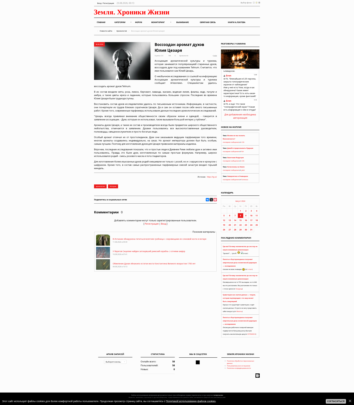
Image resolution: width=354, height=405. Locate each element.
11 (257, 215)
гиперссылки (218, 395)
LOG (242, 142)
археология (100, 186)
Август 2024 (240, 201)
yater (243, 170)
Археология (121, 31)
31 (251, 229)
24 (251, 225)
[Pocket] (215, 199)
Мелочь (239, 311)
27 (230, 229)
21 (235, 225)
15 (240, 220)
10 (251, 215)
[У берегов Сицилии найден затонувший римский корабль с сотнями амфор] (103, 257)
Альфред (239, 289)
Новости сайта (106, 31)
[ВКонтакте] (207, 199)
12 (224, 220)
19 (224, 225)
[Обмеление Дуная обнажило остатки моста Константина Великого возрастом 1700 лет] (103, 269)
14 (235, 220)
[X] (211, 199)
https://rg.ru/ (212, 177)
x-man (250, 269)
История (113, 186)
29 (240, 229)
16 (246, 220)
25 (257, 225)
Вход (163, 223)
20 (230, 225)
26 (224, 229)
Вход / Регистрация (105, 3)
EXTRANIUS (252, 334)
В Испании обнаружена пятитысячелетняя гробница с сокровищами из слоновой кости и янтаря (159, 239)
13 (230, 220)
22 (240, 225)
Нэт (242, 151)
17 (251, 220)
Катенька (244, 180)
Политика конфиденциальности (239, 368)
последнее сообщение (231, 142)
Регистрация (152, 223)
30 (246, 229)
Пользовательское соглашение (238, 366)
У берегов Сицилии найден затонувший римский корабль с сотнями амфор (149, 251)
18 (257, 220)
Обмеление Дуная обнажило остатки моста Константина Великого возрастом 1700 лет (154, 263)
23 (246, 225)
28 (235, 229)
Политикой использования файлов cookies (191, 401)
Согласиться (336, 401)
